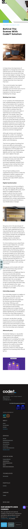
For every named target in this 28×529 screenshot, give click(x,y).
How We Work (6, 425)
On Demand (5, 445)
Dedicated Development (8, 440)
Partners (4, 427)
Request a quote (6, 449)
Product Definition (7, 459)
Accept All (4, 524)
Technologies (5, 476)
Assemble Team (6, 461)
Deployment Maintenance (8, 466)
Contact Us (5, 428)
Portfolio (4, 485)
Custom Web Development (8, 447)
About (4, 423)
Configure (11, 524)
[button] (25, 3)
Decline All (18, 524)
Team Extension (6, 444)
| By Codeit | (6, 25)
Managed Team (6, 442)
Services (4, 438)
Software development (7, 462)
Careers (4, 495)
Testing (4, 464)
